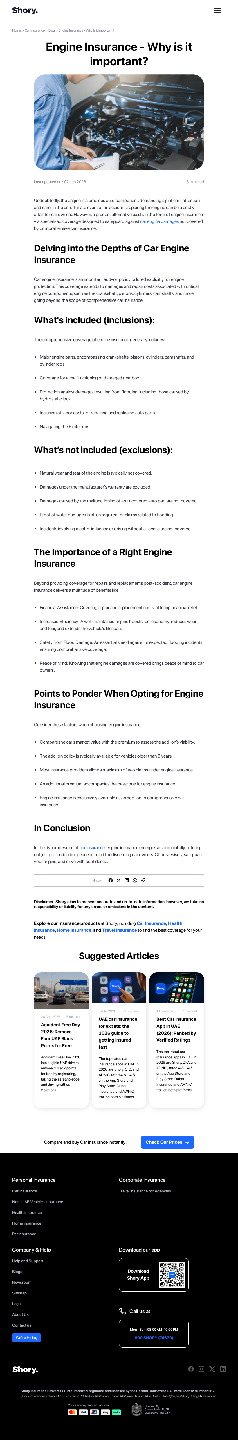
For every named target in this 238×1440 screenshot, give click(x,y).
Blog (51, 30)
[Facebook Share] (110, 880)
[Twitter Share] (118, 880)
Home (16, 30)
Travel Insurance (119, 930)
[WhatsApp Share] (135, 880)
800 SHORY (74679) (154, 1337)
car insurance (92, 847)
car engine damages (159, 221)
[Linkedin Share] (127, 880)
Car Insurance (35, 30)
